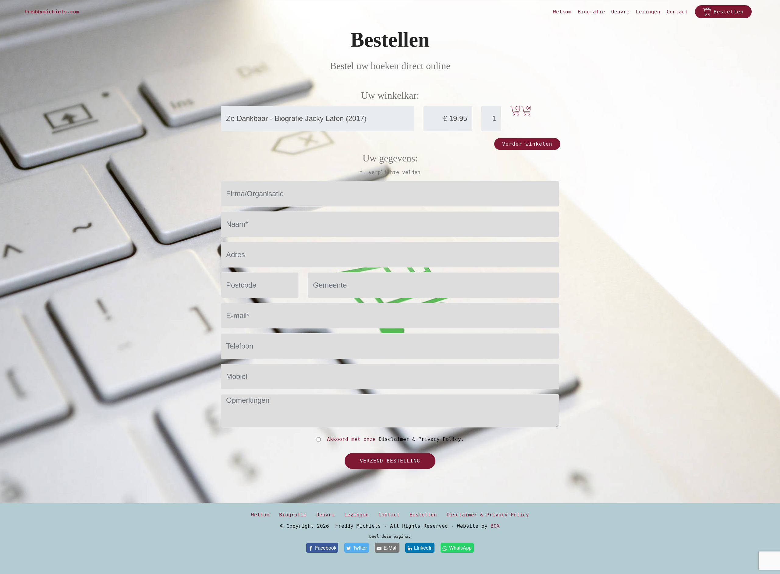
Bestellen (729, 12)
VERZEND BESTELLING (390, 461)
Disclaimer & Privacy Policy (420, 439)
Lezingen (648, 12)
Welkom (562, 12)
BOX (495, 526)
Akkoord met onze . (394, 439)
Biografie (591, 12)
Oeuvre (620, 12)
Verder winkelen (527, 144)
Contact (677, 12)
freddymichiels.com (51, 12)
